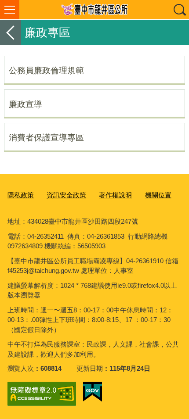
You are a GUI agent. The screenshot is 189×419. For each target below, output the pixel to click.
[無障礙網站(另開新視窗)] (41, 394)
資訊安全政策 (66, 195)
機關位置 (158, 195)
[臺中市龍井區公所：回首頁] (94, 10)
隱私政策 (20, 195)
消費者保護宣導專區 (46, 137)
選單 (9, 9)
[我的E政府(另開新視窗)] (92, 392)
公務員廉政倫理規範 (46, 70)
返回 (10, 32)
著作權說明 (115, 195)
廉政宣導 (25, 104)
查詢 (179, 9)
